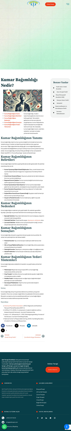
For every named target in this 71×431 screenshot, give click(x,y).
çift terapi (9, 366)
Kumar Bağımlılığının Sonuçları (13, 122)
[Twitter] (42, 418)
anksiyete (37, 220)
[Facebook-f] (37, 418)
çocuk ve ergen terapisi (21, 366)
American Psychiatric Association (13, 305)
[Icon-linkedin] (46, 418)
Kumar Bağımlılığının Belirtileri (12, 116)
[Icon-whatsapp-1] (50, 418)
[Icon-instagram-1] (54, 418)
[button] (7, 326)
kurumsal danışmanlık (9, 368)
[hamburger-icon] (68, 4)
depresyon (31, 220)
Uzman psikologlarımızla (17, 364)
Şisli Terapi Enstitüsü (8, 360)
